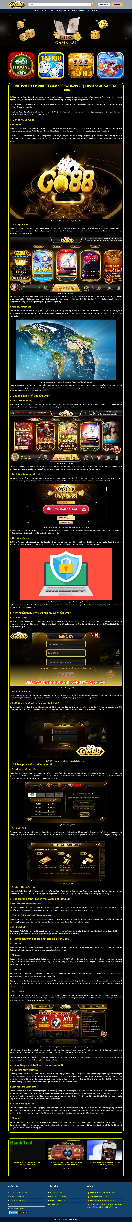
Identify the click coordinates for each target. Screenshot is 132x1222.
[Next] (127, 30)
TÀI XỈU (82, 11)
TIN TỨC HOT (92, 11)
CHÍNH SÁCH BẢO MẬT (57, 1201)
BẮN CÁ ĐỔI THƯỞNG (18, 1201)
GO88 (36, 11)
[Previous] (5, 30)
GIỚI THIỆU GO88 (55, 1193)
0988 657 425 (98, 1197)
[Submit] (93, 4)
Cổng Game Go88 (72, 1219)
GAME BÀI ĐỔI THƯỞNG (51, 11)
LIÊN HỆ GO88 (54, 1205)
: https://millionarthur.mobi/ (101, 1193)
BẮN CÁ (66, 11)
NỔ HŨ (74, 11)
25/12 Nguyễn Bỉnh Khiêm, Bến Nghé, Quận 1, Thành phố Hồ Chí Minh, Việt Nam (104, 1206)
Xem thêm (28, 1168)
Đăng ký (117, 4)
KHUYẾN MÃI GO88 (17, 1208)
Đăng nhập (104, 4)
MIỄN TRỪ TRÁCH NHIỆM (58, 1197)
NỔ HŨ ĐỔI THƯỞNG (17, 1197)
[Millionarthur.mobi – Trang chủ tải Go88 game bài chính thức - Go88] (16, 4)
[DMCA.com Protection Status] (18, 1212)
